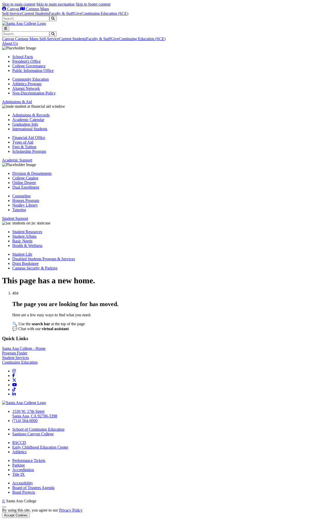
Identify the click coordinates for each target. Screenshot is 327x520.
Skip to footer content (93, 4)
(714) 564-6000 (25, 420)
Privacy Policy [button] (71, 510)
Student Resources (27, 232)
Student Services (15, 357)
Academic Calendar (28, 119)
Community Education (30, 79)
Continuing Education (20, 362)
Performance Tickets (28, 460)
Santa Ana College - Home (23, 348)
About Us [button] (10, 43)
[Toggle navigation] (5, 28)
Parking (18, 465)
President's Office (26, 61)
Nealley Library (25, 205)
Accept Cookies (16, 515)
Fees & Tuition (24, 147)
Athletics (19, 452)
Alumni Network (26, 88)
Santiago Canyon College (33, 434)
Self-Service (12, 13)
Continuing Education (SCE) (104, 13)
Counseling (21, 196)
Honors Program (25, 200)
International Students (29, 129)
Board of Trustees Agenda (33, 487)
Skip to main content (18, 4)
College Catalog (25, 178)
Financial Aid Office (28, 137)
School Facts (22, 57)
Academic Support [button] (17, 160)
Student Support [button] (15, 218)
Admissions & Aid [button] (17, 102)
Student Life (22, 254)
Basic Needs (22, 241)
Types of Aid (22, 142)
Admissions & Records (31, 115)
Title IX (18, 474)
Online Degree (24, 182)
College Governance (28, 66)
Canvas (13, 9)
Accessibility (22, 483)
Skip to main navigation (55, 4)
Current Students (35, 13)
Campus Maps (37, 9)
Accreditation (23, 470)
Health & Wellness (27, 245)
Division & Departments (32, 173)
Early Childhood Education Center (40, 447)
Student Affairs (24, 236)
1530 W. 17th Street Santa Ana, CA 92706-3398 (34, 413)
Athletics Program (26, 84)
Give (77, 13)
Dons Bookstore (25, 263)
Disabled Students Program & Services (43, 259)
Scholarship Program (29, 151)
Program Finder (14, 353)
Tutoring (19, 210)
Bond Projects (23, 492)
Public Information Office (33, 70)
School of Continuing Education (38, 429)
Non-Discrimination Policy (34, 93)
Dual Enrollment (25, 187)
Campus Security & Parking (34, 268)
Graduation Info (25, 124)
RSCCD (19, 442)
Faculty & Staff (61, 13)
